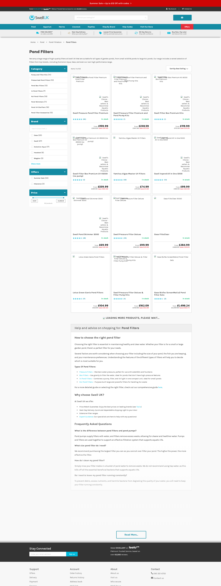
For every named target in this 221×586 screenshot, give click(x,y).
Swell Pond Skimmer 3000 (86, 234)
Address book (76, 581)
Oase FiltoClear (161, 234)
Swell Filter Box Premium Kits (169, 113)
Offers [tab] (35, 172)
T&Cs (138, 407)
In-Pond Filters (85, 379)
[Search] (146, 17)
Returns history (77, 577)
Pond (42, 42)
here (160, 387)
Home (33, 42)
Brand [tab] (34, 121)
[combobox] (109, 17)
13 (165, 180)
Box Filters (83, 375)
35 (125, 238)
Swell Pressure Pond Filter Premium (90, 113)
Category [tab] (36, 69)
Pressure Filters (86, 372)
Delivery (33, 577)
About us (114, 573)
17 (84, 299)
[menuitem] (33, 27)
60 (84, 119)
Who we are (115, 581)
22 (84, 238)
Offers (32, 573)
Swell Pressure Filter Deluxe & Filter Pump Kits (128, 293)
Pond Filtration (55, 42)
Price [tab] (34, 192)
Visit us (113, 577)
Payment (33, 581)
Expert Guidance (86, 417)
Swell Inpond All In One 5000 (168, 174)
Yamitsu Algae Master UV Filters (129, 174)
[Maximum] (63, 197)
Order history (76, 573)
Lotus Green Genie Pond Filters (88, 292)
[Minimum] (33, 197)
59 (125, 180)
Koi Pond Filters (86, 382)
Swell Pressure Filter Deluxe (127, 234)
